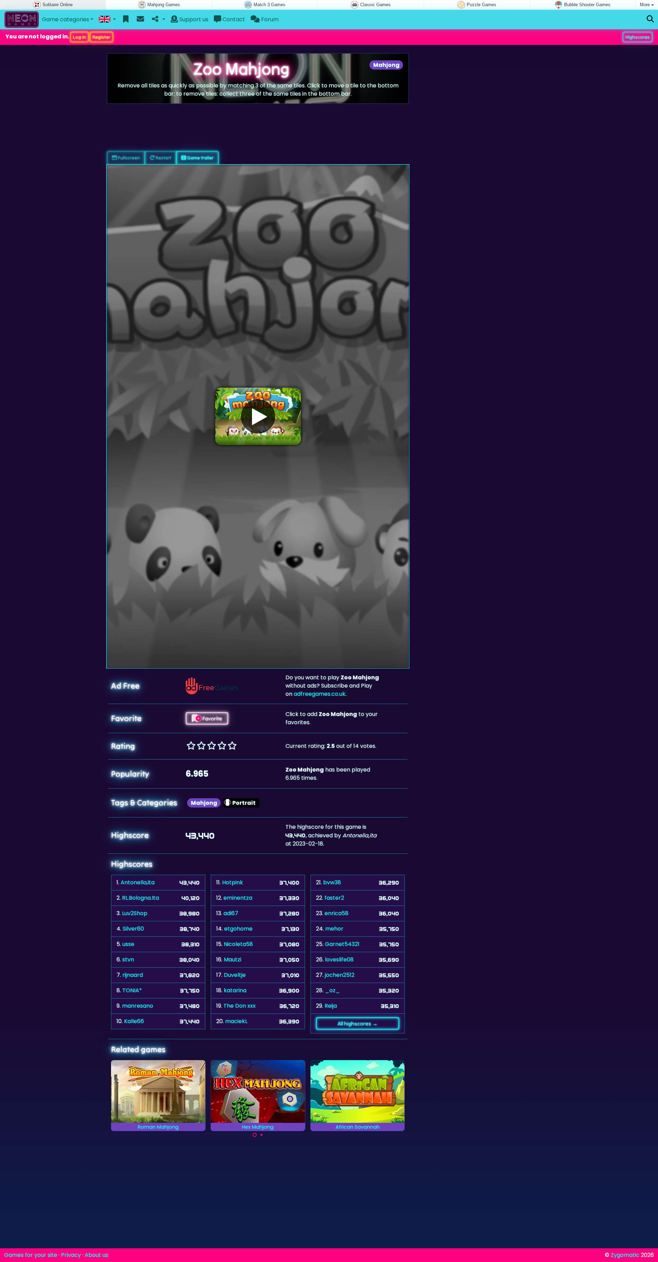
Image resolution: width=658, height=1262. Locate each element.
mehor (334, 929)
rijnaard (132, 975)
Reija (331, 1006)
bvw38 (332, 882)
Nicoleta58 (238, 944)
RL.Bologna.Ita (140, 898)
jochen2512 (339, 975)
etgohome (238, 929)
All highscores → (358, 1023)
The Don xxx (239, 1006)
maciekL (236, 1021)
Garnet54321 (342, 944)
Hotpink (232, 882)
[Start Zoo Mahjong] (258, 416)
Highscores (637, 37)
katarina (235, 990)
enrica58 (337, 913)
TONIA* (132, 990)
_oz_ (332, 990)
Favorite (211, 718)
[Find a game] (650, 19)
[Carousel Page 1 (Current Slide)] (255, 1135)
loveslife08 (339, 959)
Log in (79, 37)
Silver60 (133, 929)
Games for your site (30, 1255)
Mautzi (232, 959)
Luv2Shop (134, 913)
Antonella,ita (138, 882)
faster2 (334, 898)
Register (101, 37)
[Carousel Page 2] (261, 1135)
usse (128, 944)
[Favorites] (126, 19)
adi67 (230, 913)
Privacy (71, 1255)
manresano (137, 1006)
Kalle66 (134, 1021)
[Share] (158, 19)
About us (96, 1255)
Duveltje (235, 975)
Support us (193, 19)
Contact (233, 19)
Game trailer (200, 158)
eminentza (237, 898)
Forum (269, 19)
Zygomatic (625, 1255)
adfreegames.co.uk (319, 694)
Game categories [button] (65, 19)
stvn (128, 959)
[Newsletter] (140, 19)
